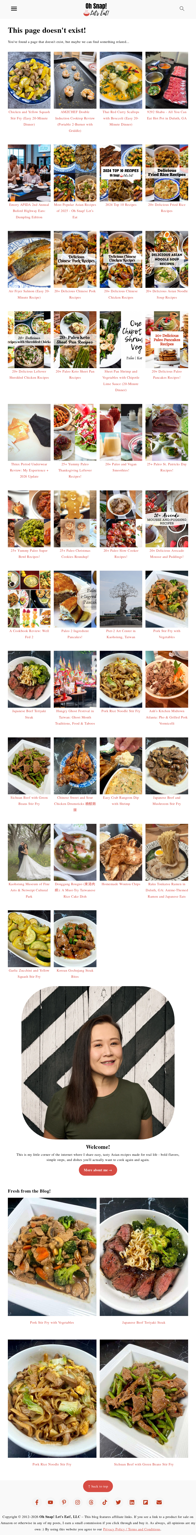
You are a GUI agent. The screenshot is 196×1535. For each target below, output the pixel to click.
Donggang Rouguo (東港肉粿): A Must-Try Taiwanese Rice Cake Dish (75, 890)
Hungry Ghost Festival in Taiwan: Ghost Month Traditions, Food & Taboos (75, 717)
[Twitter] (118, 1502)
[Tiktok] (105, 1502)
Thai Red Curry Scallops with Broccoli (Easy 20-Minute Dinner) (121, 117)
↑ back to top (98, 1486)
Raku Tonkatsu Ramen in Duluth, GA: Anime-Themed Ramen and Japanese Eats (167, 890)
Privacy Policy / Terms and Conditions (131, 1529)
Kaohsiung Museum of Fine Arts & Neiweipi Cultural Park (29, 890)
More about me (96, 1169)
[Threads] (91, 1502)
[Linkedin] (132, 1502)
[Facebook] (37, 1502)
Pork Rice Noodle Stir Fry (120, 710)
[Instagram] (78, 1502)
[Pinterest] (64, 1502)
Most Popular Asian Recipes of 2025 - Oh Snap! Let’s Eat (75, 210)
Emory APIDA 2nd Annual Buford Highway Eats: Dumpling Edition (29, 210)
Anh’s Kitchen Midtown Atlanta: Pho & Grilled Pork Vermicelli (167, 717)
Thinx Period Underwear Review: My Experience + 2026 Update (29, 470)
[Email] (159, 1502)
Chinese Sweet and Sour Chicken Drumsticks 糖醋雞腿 (75, 803)
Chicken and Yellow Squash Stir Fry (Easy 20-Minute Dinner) (29, 117)
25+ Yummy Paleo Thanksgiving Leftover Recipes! (75, 470)
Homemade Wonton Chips (121, 884)
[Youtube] (50, 1502)
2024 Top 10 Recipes (121, 204)
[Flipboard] (145, 1502)
